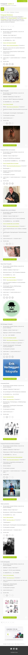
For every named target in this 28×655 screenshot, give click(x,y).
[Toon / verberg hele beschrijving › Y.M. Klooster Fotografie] (15, 48)
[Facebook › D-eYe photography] (7, 595)
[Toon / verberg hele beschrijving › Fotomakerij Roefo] (15, 402)
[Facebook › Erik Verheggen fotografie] (7, 357)
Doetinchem (10, 389)
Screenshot (22, 45)
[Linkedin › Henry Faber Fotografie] (10, 298)
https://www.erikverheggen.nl (12, 340)
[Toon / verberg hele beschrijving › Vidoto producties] (15, 522)
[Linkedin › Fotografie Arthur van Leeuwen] (10, 183)
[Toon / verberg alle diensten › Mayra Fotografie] (15, 113)
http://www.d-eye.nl (10, 577)
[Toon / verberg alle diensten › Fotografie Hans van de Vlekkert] (15, 233)
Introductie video (18, 238)
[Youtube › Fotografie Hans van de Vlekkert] (12, 244)
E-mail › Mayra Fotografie (8, 104)
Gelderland (5, 35)
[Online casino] (14, 626)
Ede (9, 35)
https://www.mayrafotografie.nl (13, 106)
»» (13, 26)
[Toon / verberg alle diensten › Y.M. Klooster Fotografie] (15, 52)
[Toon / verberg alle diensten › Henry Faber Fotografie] (15, 286)
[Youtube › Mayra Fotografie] (12, 123)
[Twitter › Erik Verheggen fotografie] (4, 357)
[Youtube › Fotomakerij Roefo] (12, 417)
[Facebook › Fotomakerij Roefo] (7, 417)
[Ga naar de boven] (26, 86)
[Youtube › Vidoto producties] (12, 535)
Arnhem (9, 330)
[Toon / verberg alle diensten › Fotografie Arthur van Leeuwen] (15, 171)
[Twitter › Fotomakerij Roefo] (4, 417)
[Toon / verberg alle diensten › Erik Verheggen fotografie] (15, 346)
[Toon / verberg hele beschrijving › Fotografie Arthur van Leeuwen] (15, 168)
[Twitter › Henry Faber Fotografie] (4, 298)
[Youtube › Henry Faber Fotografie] (12, 298)
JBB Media (13, 652)
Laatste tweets (6, 57)
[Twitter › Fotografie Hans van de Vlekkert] (4, 244)
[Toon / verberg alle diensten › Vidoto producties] (15, 525)
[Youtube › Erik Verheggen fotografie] (12, 357)
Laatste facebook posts (16, 57)
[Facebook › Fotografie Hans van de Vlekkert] (7, 244)
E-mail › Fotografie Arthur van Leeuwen (10, 163)
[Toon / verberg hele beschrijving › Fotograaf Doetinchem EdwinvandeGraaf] (15, 463)
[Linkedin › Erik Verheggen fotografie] (10, 357)
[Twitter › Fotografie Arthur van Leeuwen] (4, 183)
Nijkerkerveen (11, 96)
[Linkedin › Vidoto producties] (10, 535)
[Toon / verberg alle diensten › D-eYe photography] (15, 584)
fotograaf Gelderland (13, 18)
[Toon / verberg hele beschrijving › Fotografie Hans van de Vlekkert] (15, 229)
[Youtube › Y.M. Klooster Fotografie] (12, 64)
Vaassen (10, 216)
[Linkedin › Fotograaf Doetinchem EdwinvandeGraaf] (10, 477)
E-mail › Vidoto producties (8, 517)
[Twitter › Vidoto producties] (4, 535)
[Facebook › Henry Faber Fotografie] (7, 298)
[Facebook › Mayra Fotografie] (7, 123)
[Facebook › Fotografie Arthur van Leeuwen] (7, 183)
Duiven (9, 155)
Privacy (16, 652)
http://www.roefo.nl (10, 399)
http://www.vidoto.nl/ (11, 519)
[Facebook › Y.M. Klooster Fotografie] (7, 64)
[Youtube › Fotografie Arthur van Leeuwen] (12, 183)
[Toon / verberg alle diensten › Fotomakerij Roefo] (15, 406)
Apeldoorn (10, 269)
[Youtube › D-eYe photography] (12, 595)
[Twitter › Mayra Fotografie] (4, 123)
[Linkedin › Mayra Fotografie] (10, 123)
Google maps (14, 35)
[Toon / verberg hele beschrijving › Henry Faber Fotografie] (15, 283)
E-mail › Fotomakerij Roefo (8, 396)
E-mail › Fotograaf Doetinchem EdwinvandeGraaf (12, 457)
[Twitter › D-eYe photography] (4, 595)
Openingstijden (6, 235)
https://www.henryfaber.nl (12, 279)
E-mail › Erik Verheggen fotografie (9, 337)
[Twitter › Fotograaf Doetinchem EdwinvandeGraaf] (4, 477)
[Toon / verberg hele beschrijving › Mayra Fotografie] (15, 110)
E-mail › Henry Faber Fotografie (9, 277)
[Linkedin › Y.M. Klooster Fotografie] (10, 64)
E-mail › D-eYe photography (8, 575)
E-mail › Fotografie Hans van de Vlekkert (11, 223)
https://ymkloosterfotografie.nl (13, 45)
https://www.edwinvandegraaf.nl (13, 459)
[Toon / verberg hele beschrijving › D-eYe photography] (15, 581)
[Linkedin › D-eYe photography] (10, 595)
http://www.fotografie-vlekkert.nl (13, 226)
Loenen (9, 567)
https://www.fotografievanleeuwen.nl (14, 165)
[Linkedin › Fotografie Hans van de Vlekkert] (10, 244)
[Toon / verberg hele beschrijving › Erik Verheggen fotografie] (15, 342)
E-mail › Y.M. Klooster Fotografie (9, 42)
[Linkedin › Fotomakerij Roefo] (10, 417)
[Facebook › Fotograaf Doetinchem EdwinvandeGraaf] (7, 477)
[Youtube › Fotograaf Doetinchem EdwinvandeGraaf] (12, 477)
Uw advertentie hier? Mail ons (14, 639)
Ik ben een (22, 1)
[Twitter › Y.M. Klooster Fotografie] (4, 64)
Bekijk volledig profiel (10, 86)
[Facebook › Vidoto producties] (7, 535)
